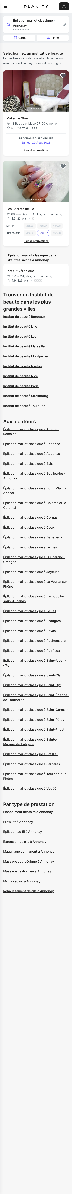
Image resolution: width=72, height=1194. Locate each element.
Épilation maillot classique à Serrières (31, 764)
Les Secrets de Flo (20, 209)
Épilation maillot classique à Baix (28, 464)
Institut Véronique (20, 271)
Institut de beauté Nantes (22, 366)
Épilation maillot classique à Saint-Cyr (32, 685)
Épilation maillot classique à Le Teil (29, 611)
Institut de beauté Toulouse (24, 406)
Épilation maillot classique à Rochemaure (34, 641)
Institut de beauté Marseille (24, 346)
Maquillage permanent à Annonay (28, 851)
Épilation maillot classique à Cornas (30, 517)
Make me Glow (17, 118)
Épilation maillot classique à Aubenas (31, 454)
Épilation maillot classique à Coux (29, 527)
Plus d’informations (36, 150)
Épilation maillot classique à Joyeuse (31, 572)
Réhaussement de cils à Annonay (28, 891)
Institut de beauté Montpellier (25, 356)
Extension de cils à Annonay (24, 842)
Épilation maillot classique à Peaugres (32, 621)
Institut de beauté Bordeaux (24, 317)
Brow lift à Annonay (18, 822)
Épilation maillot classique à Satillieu (30, 754)
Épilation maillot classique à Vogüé (29, 788)
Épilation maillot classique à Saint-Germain (35, 710)
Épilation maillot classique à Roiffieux (31, 651)
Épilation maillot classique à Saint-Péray (33, 720)
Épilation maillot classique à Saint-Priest (33, 729)
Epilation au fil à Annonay (22, 832)
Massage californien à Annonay (27, 871)
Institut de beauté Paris (21, 386)
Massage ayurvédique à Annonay (28, 861)
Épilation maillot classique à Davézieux (32, 537)
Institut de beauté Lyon (20, 336)
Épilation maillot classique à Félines (30, 547)
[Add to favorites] (63, 76)
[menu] (5, 6)
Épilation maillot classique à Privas (29, 631)
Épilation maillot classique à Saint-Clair (33, 675)
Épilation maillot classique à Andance (31, 444)
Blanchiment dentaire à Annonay (28, 812)
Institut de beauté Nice (20, 376)
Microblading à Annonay (21, 881)
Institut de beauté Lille (20, 326)
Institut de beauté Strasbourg (25, 396)
